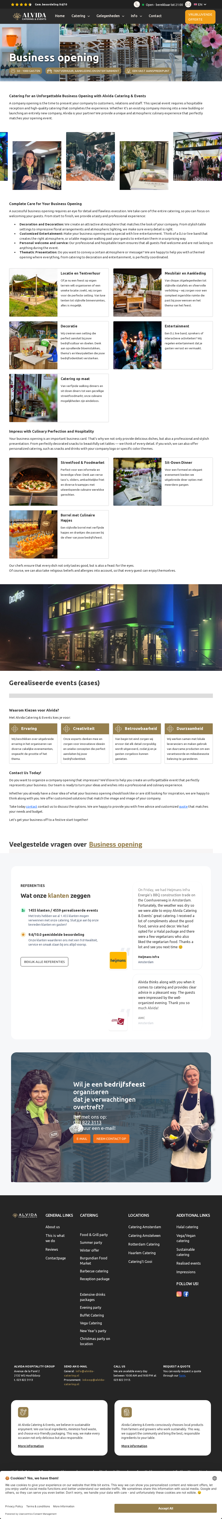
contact (31, 806)
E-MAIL (82, 1138)
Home (60, 16)
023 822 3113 (87, 1122)
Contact (155, 16)
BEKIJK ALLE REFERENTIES (44, 962)
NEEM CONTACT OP (111, 1138)
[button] (201, 4)
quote (183, 806)
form (182, 1375)
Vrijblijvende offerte (200, 17)
